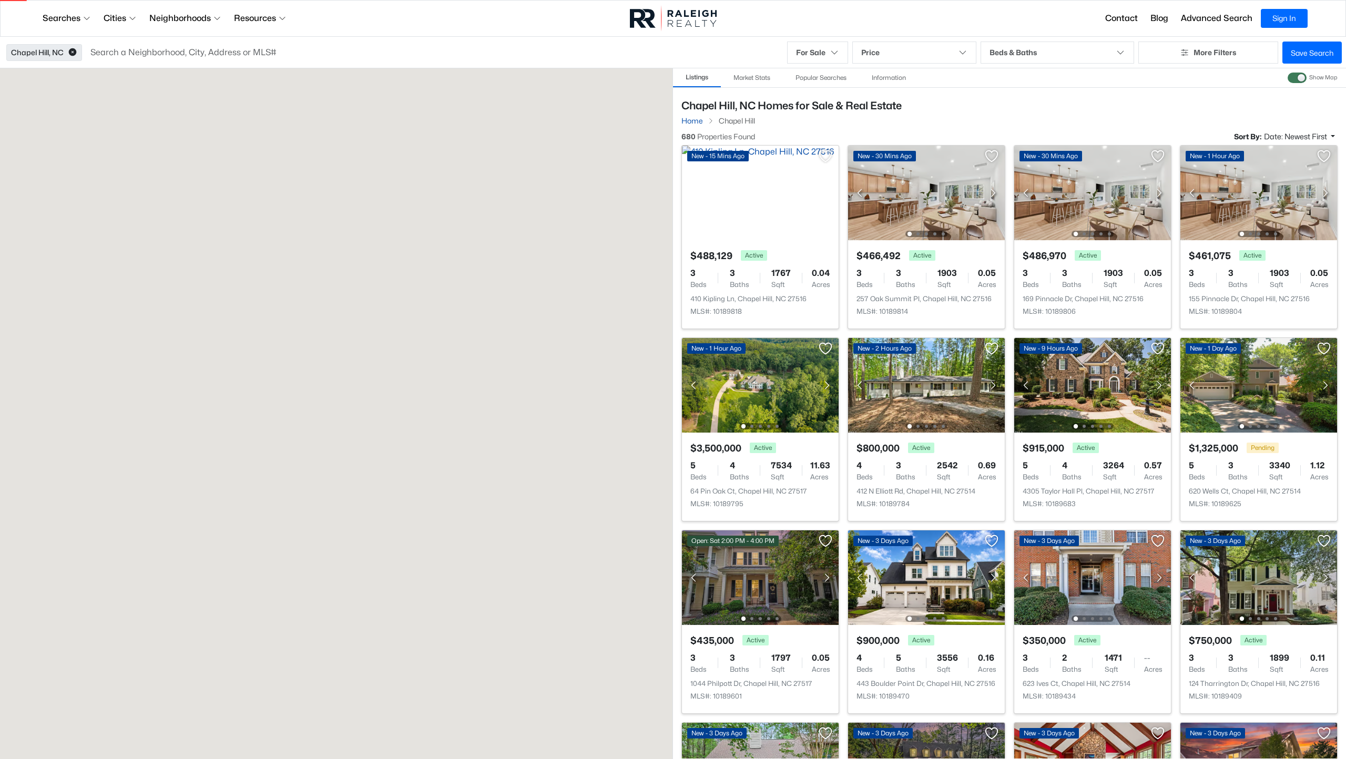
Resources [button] (255, 18)
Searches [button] (61, 18)
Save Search (1312, 52)
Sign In (1284, 18)
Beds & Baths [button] (1013, 52)
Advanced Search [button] (1216, 18)
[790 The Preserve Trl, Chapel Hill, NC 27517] (926, 281)
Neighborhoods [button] (180, 18)
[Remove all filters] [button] (954, 135)
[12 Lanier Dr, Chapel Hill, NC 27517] (1258, 281)
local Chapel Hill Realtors (1236, 683)
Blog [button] (1159, 18)
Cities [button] (115, 18)
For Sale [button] (810, 52)
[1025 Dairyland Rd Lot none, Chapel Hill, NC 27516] (1092, 281)
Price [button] (870, 52)
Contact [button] (1121, 18)
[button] (72, 52)
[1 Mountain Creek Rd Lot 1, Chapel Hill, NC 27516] (760, 281)
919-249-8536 (756, 708)
